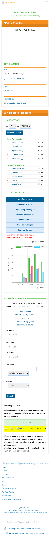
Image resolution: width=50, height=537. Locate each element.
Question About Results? (14, 79)
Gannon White (17, 155)
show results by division (25, 315)
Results (4, 470)
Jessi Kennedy (17, 176)
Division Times (24, 220)
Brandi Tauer (17, 184)
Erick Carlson (17, 143)
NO (23, 422)
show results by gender (25, 322)
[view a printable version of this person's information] (13, 428)
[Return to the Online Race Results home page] (8, 2)
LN (36, 422)
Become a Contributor (9, 488)
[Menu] (46, 3)
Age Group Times (24, 204)
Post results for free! (25, 12)
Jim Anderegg (17, 159)
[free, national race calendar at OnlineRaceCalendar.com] (25, 533)
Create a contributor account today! (25, 16)
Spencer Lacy (17, 151)
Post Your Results (8, 492)
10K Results (8, 91)
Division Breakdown (25, 215)
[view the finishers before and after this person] (20, 428)
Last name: (10, 352)
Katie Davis (16, 173)
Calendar (5, 474)
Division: (9, 381)
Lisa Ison (15, 180)
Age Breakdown (25, 199)
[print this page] (10, 464)
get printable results (25, 325)
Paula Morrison (18, 168)
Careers (5, 485)
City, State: (10, 364)
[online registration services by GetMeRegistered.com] (25, 528)
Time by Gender (25, 230)
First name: (10, 342)
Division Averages (25, 225)
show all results (25, 312)
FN (29, 422)
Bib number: (10, 330)
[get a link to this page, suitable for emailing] (33, 464)
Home (4, 467)
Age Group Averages (25, 210)
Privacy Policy (7, 495)
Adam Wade (17, 147)
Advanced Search (8, 478)
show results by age (25, 318)
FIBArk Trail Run (13, 23)
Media (4, 481)
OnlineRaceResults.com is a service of (25, 512)
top (7, 126)
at (18, 126)
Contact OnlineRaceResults (11, 499)
